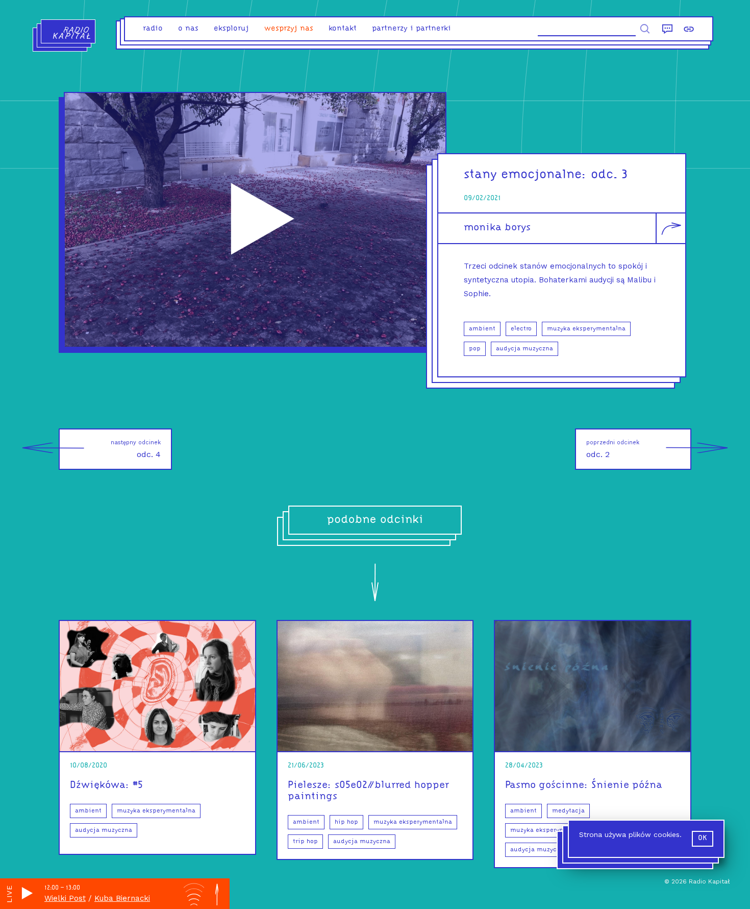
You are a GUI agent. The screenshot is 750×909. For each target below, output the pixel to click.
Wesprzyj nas (288, 29)
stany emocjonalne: (525, 175)
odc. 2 (612, 449)
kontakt (343, 29)
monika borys (497, 228)
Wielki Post (65, 898)
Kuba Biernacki (122, 898)
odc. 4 (136, 449)
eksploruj (231, 29)
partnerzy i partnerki (411, 29)
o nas (188, 29)
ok (702, 838)
